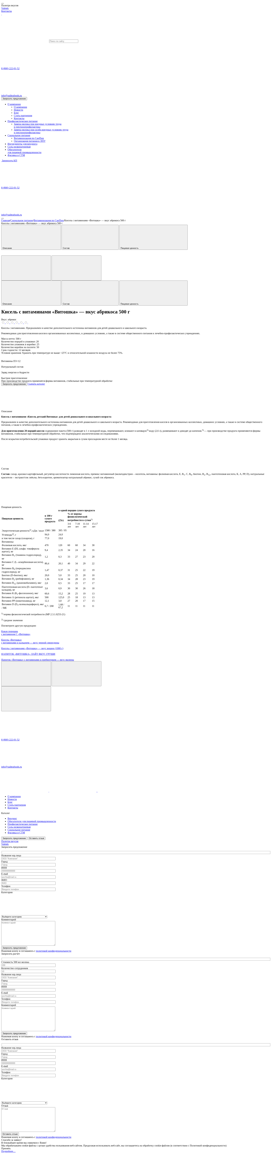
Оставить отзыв (36, 838)
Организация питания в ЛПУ (29, 141)
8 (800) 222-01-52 (10, 68)
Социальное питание (19, 135)
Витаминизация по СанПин (29, 138)
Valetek (5, 8)
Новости (18, 110)
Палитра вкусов (9, 841)
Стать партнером (23, 115)
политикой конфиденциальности (53, 951)
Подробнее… (8, 1151)
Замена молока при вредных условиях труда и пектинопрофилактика (37, 125)
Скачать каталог (36, 384)
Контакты (6, 11)
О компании (14, 104)
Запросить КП (9, 160)
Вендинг (12, 818)
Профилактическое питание (23, 121)
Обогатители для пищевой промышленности (32, 821)
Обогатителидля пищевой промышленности (24, 151)
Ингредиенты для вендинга (22, 144)
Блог (16, 112)
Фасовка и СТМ (16, 155)
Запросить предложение (14, 98)
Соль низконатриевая (19, 146)
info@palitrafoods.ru (11, 95)
